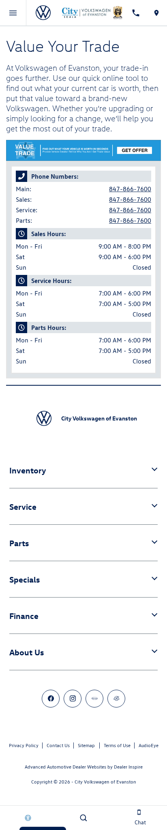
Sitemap (86, 745)
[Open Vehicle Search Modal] (83, 818)
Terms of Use (117, 745)
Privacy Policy (24, 745)
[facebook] (51, 699)
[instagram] (72, 699)
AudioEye (148, 745)
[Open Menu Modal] (13, 13)
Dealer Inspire (128, 767)
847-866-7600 (130, 189)
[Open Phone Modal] (135, 13)
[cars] (94, 699)
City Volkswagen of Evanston (105, 782)
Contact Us (58, 745)
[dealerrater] (116, 699)
